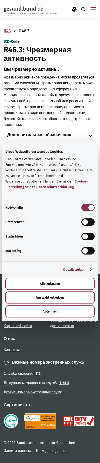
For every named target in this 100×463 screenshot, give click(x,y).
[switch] (88, 222)
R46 (7, 30)
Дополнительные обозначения (39, 134)
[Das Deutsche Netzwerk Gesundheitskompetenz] (40, 421)
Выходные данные (52, 450)
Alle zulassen (50, 284)
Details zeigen (74, 269)
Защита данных (18, 450)
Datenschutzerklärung (55, 187)
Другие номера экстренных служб (33, 392)
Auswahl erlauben (50, 297)
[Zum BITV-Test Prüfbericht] (78, 421)
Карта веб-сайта (18, 326)
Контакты (12, 349)
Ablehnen (50, 311)
